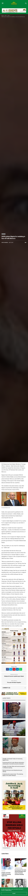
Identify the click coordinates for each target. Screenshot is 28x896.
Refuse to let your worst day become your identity (12, 771)
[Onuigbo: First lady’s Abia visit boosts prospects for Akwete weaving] (14, 746)
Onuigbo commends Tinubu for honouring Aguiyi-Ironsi (12, 759)
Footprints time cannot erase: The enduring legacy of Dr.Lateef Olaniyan (13, 774)
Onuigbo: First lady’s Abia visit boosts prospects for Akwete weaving (14, 767)
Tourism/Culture (18, 868)
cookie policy (8, 890)
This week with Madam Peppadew (14, 682)
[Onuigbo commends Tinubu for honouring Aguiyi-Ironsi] (14, 710)
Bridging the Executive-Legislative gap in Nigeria (14, 676)
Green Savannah (4, 242)
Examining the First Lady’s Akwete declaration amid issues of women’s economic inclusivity (13, 730)
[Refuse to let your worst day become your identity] (21, 885)
